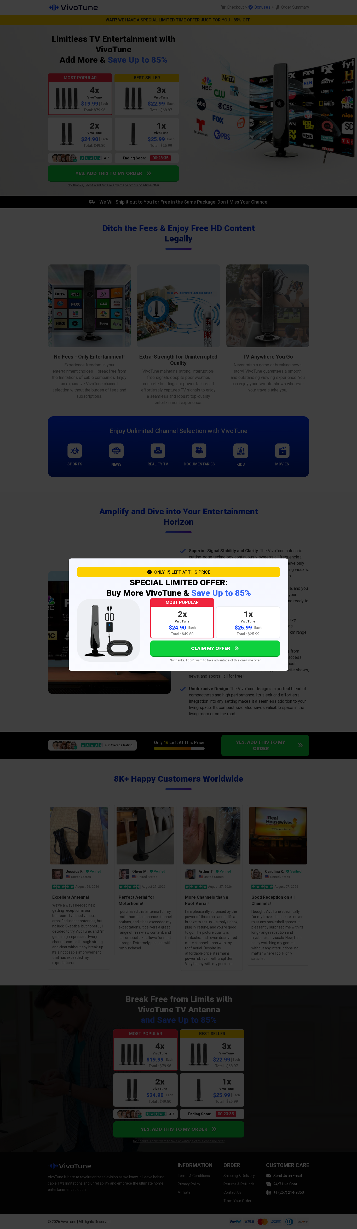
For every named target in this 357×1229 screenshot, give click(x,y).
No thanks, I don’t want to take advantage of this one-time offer (215, 660)
